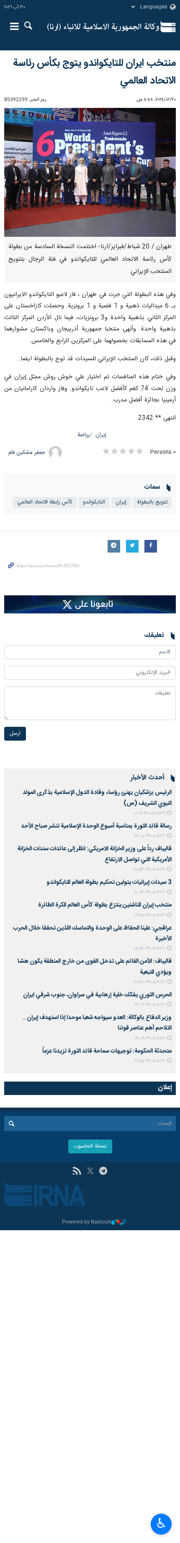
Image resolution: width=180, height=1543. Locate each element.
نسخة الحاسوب (90, 1146)
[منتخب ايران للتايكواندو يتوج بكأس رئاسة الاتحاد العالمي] (90, 172)
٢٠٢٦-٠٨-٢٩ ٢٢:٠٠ (149, 836)
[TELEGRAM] (103, 1172)
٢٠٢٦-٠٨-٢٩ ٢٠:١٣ (149, 892)
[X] (90, 1172)
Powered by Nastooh (86, 1222)
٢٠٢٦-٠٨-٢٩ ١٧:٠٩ (149, 1039)
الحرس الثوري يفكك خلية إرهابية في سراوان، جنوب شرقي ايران (97, 995)
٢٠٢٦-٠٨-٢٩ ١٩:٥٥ (149, 916)
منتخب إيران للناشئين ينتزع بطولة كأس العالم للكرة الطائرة (105, 905)
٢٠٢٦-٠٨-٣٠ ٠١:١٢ (149, 813)
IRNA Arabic (103, 27)
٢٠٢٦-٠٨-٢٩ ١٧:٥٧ (149, 982)
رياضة (83, 435)
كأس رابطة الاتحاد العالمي (44, 502)
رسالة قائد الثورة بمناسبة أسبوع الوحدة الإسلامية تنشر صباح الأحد (96, 826)
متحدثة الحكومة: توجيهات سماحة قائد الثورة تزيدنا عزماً (107, 1051)
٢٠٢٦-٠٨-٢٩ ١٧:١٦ (149, 1005)
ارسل (15, 733)
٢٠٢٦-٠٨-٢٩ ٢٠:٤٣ (149, 870)
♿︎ (161, 1523)
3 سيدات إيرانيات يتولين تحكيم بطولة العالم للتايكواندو (109, 883)
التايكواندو (94, 502)
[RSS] (76, 1172)
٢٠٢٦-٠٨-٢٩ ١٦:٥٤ (149, 1061)
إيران (100, 435)
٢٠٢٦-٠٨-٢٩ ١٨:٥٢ (149, 949)
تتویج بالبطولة (152, 502)
